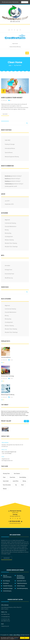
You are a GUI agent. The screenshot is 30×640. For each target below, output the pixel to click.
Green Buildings (22, 477)
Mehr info (16, 638)
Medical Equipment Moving (12, 156)
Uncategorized (9, 236)
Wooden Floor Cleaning (11, 243)
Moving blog (8, 233)
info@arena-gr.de (5, 626)
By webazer (4, 100)
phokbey (7, 186)
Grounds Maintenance (10, 226)
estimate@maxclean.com (7, 460)
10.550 (11, 378)
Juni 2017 (7, 201)
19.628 (11, 360)
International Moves (10, 148)
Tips (16, 484)
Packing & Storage (10, 144)
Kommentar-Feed (9, 273)
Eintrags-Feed (8, 269)
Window (5, 488)
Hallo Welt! (7, 140)
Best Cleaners (17, 473)
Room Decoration (7, 484)
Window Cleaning (9, 240)
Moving (7, 230)
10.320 (11, 397)
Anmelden (7, 265)
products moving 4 (16, 176)
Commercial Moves (6, 357)
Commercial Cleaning (10, 223)
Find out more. (15, 2)
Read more (5, 114)
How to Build (5, 481)
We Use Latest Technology (7, 376)
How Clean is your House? (11, 98)
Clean (4, 477)
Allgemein (7, 219)
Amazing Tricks (6, 473)
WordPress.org (9, 278)
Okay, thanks (24, 2)
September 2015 (9, 204)
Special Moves (9, 152)
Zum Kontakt (7, 558)
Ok (24, 637)
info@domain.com (5, 458)
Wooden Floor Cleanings (11, 246)
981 (10, 100)
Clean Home (12, 477)
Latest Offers (15, 481)
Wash (22, 484)
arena (10, 65)
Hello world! (14, 186)
